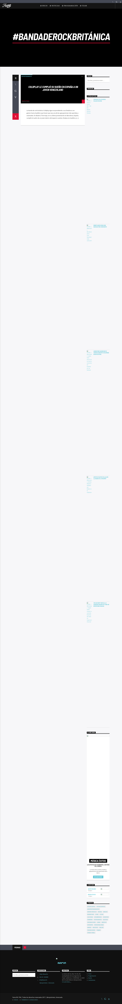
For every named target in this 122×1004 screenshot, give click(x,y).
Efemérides (98, 917)
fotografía (98, 919)
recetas (95, 927)
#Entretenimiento (93, 909)
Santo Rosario (92, 889)
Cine (96, 914)
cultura (90, 917)
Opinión (90, 925)
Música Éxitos (92, 894)
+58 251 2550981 (43, 977)
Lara (98, 922)
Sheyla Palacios (25, 100)
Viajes (99, 930)
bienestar (90, 914)
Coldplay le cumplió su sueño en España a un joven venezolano (53, 88)
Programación (71, 6)
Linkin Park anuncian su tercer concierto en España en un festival (101, 352)
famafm (89, 919)
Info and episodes (98, 877)
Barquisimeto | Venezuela (47, 983)
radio (89, 927)
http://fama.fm (44, 974)
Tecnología (91, 930)
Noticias (56, 6)
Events (90, 978)
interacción (91, 922)
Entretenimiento (26, 76)
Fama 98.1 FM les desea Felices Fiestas (99, 100)
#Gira (100, 912)
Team (84, 6)
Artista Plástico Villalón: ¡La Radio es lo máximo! (100, 477)
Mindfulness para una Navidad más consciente (100, 226)
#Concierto (91, 906)
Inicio (45, 6)
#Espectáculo (91, 912)
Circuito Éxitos (66, 982)
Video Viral (91, 932)
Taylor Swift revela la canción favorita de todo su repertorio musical (101, 604)
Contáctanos (91, 980)
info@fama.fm (43, 980)
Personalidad (98, 925)
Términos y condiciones (29, 1000)
